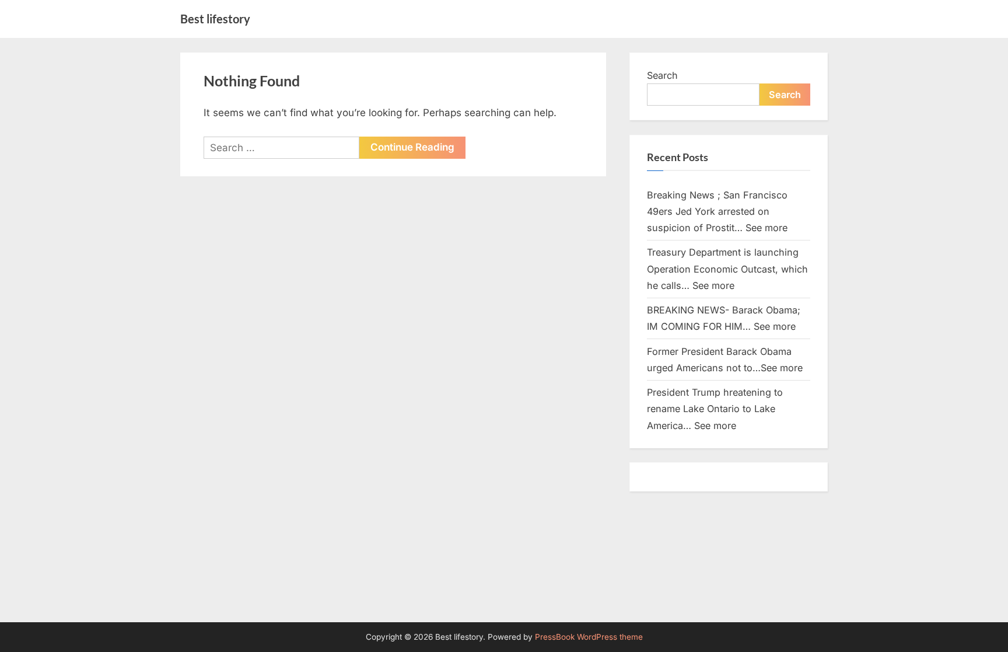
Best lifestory (215, 19)
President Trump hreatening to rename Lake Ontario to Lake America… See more (715, 408)
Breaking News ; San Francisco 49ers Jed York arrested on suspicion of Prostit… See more (717, 211)
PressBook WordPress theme (589, 636)
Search (662, 75)
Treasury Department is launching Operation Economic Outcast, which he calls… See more (727, 268)
